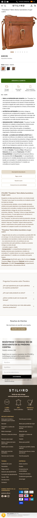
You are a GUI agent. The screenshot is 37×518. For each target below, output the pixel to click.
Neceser (3, 423)
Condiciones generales (25, 476)
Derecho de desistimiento (8, 472)
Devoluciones (5, 479)
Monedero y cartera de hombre (25, 435)
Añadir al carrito (18, 80)
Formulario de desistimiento (9, 474)
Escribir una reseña (18, 329)
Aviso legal (22, 479)
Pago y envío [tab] (18, 176)
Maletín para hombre (7, 447)
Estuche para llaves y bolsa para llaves (27, 452)
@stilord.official (5, 493)
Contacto (4, 482)
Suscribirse (17, 376)
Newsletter (4, 466)
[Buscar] (6, 6)
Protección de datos (24, 474)
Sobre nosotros (23, 464)
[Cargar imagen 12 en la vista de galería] (18, 32)
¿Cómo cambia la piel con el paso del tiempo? (15, 299)
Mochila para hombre (25, 419)
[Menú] (2, 6)
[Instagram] (5, 2)
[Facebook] (2, 2)
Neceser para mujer (7, 439)
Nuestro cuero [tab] (18, 180)
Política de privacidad (15, 379)
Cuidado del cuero (6, 464)
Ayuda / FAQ (5, 477)
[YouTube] (7, 2)
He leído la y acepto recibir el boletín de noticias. (18, 380)
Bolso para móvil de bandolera (6, 452)
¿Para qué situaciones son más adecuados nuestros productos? (17, 306)
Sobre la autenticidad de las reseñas (14, 516)
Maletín (21, 439)
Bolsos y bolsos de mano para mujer (8, 442)
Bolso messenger (6, 431)
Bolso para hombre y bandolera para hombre (8, 419)
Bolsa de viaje (23, 431)
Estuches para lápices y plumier (26, 427)
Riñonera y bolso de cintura (9, 434)
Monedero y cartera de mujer (7, 427)
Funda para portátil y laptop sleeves (27, 447)
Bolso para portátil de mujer (27, 423)
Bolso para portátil (24, 442)
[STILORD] (18, 5)
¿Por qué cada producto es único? (14, 293)
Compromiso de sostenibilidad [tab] (18, 185)
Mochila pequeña (24, 456)
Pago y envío (5, 469)
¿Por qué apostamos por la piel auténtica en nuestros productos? (16, 287)
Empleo (21, 466)
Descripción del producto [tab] (18, 172)
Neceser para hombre (7, 456)
